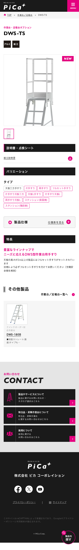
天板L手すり (34, 194)
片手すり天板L (52, 194)
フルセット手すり (61, 188)
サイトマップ (59, 502)
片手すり (30, 188)
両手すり (43, 188)
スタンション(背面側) (36, 200)
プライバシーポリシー (24, 502)
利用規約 (21, 521)
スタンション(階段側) (16, 206)
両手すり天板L (13, 200)
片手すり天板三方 (14, 194)
